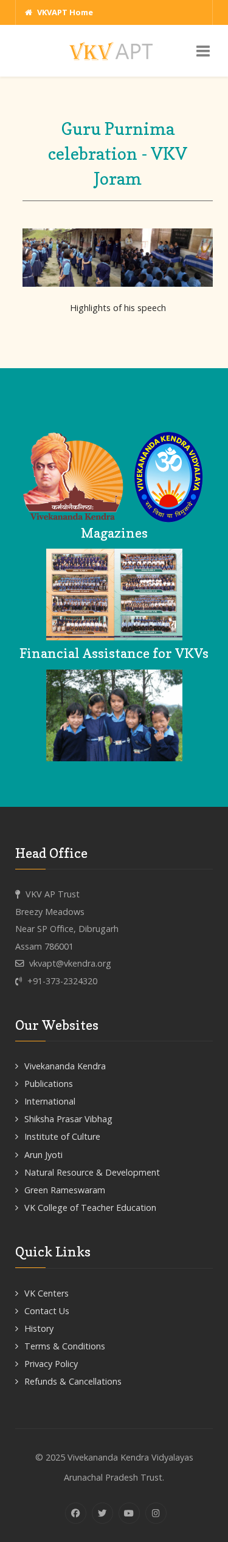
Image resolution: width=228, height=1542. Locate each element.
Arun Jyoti (43, 1154)
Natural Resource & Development (92, 1172)
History (39, 1328)
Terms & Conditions (64, 1346)
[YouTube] (129, 1513)
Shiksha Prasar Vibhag (68, 1119)
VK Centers (46, 1293)
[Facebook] (75, 1513)
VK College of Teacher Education (90, 1207)
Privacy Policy (51, 1363)
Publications (48, 1083)
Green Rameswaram (64, 1190)
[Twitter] (102, 1513)
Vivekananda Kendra (65, 1066)
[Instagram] (156, 1513)
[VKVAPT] (114, 50)
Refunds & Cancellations (73, 1381)
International (49, 1101)
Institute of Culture (62, 1136)
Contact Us (46, 1311)
